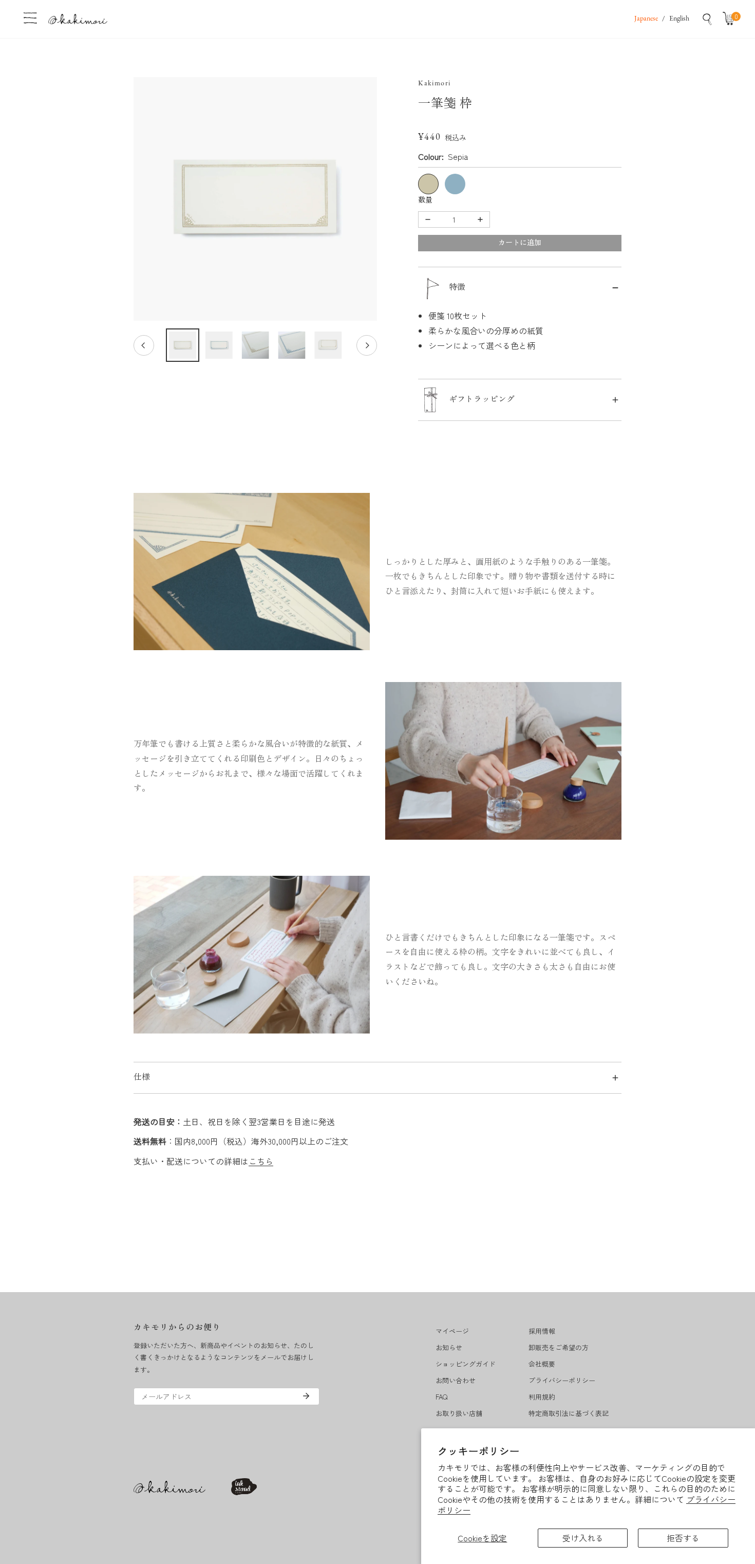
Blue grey (455, 184)
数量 (425, 201)
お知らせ (449, 1347)
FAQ (441, 1397)
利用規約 (541, 1397)
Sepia (428, 184)
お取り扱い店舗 (459, 1413)
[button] (731, 19)
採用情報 (541, 1331)
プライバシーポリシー (561, 1380)
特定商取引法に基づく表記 (568, 1413)
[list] (255, 199)
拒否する (683, 1538)
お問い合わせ (456, 1380)
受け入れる (582, 1538)
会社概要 (541, 1364)
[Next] (366, 345)
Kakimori (434, 83)
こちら (261, 1161)
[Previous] (144, 345)
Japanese (646, 19)
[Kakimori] (77, 19)
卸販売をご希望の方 (558, 1347)
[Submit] (306, 1396)
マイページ (452, 1331)
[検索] (707, 19)
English (679, 19)
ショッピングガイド (466, 1364)
